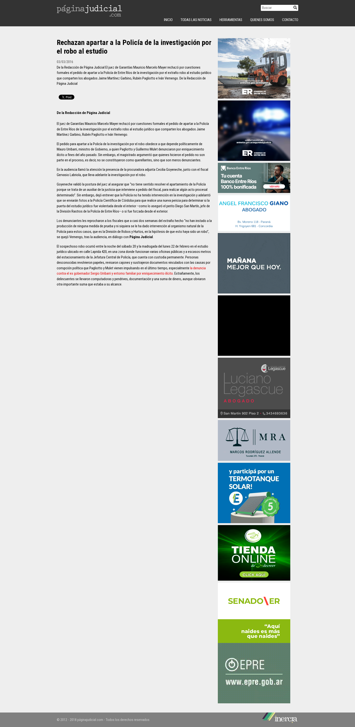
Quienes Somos (262, 20)
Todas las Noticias (196, 20)
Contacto (290, 20)
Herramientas (231, 20)
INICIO (168, 20)
